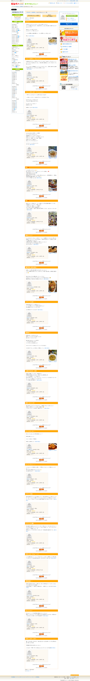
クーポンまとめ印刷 (69, 3)
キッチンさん (29, 152)
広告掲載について (14, 677)
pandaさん (29, 252)
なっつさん (29, 416)
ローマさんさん (30, 77)
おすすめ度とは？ (17, 19)
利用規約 (37, 677)
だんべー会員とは (70, 18)
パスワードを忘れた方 (71, 19)
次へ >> (29, 19)
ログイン (68, 0)
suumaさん (29, 388)
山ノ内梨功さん (30, 449)
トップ (13, 6)
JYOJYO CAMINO (19, 6)
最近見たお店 (52, 3)
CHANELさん (29, 185)
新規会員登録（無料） (74, 0)
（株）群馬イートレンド (74, 678)
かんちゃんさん (30, 595)
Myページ (77, 3)
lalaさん (28, 566)
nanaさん (28, 317)
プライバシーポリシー (31, 677)
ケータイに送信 (74, 88)
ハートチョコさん (30, 287)
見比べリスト (60, 3)
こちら (70, 677)
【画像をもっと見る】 (52, 44)
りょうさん (29, 43)
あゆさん (28, 479)
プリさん (28, 508)
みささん (28, 115)
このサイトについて (22, 677)
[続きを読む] (31, 35)
